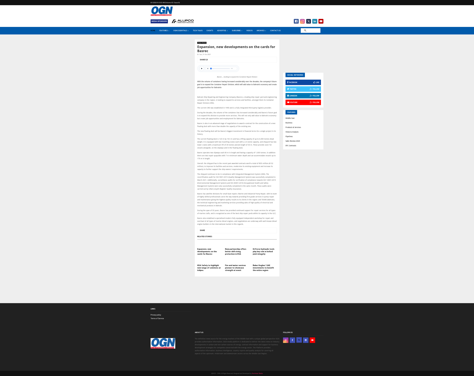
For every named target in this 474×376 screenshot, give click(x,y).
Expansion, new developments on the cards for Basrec (207, 251)
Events (210, 30)
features (163, 30)
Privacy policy (156, 315)
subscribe (236, 30)
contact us (275, 30)
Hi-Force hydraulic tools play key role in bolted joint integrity (263, 251)
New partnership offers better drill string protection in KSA (235, 251)
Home (153, 30)
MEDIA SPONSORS (159, 21)
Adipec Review (202, 42)
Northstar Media (257, 373)
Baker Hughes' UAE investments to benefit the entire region (263, 268)
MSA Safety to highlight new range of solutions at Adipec (209, 268)
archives (260, 30)
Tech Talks (198, 30)
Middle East (290, 118)
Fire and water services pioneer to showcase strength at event (235, 268)
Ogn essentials (180, 30)
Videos (249, 30)
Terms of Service (157, 318)
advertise (221, 30)
